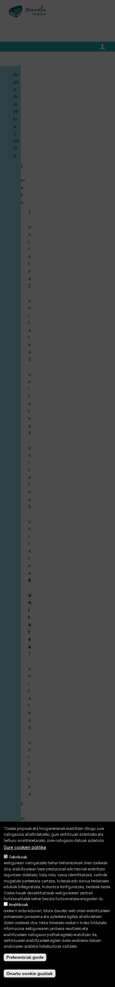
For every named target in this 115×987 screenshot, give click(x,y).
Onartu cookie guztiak (29, 973)
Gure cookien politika (25, 847)
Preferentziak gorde (25, 957)
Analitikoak (18, 904)
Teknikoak (18, 857)
